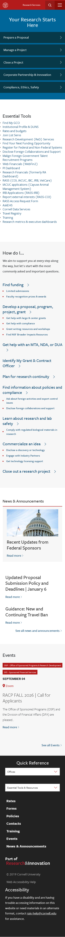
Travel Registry (12, 213)
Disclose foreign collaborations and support (30, 408)
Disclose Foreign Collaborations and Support (32, 151)
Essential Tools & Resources (22, 788)
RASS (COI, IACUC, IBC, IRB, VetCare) (27, 180)
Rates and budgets (14, 131)
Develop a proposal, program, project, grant (28, 309)
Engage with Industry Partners (23, 455)
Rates (11, 801)
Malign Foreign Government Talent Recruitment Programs (25, 157)
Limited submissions (17, 291)
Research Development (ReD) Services (28, 139)
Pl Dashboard (11, 168)
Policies (12, 816)
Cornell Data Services (16, 209)
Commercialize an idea (22, 444)
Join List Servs (12, 135)
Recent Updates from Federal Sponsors (27, 545)
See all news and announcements (37, 630)
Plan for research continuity (26, 376)
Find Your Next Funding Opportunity (26, 143)
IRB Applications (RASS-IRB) (21, 192)
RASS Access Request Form (20, 201)
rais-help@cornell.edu (41, 913)
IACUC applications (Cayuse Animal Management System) (26, 186)
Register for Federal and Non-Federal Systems (32, 147)
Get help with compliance (20, 323)
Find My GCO (11, 122)
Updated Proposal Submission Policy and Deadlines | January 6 (27, 583)
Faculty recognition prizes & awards (26, 296)
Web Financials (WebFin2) (20, 164)
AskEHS (7, 205)
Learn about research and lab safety (27, 420)
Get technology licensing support (24, 461)
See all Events (51, 745)
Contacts (13, 823)
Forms (11, 808)
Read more (15, 555)
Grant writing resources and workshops (28, 329)
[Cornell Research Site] (27, 862)
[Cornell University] (5, 5)
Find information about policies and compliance (32, 389)
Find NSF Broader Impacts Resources (27, 334)
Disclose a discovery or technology (25, 450)
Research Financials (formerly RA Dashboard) (24, 174)
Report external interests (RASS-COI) (27, 197)
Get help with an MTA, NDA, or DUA (32, 344)
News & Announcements (26, 846)
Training (8, 217)
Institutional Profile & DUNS (20, 126)
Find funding (13, 285)
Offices (11, 772)
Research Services (31, 4)
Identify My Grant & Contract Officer (27, 363)
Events (12, 838)
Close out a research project (26, 471)
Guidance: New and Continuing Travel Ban (26, 611)
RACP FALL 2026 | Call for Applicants (26, 698)
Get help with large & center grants (26, 318)
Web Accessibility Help (21, 882)
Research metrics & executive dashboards (30, 221)
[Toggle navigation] (59, 5)
